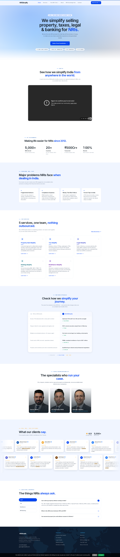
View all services (95, 231)
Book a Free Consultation (59, 43)
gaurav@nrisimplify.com (24, 546)
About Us (82, 535)
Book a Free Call (84, 544)
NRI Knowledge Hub (70, 2)
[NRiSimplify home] (24, 2)
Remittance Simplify (60, 544)
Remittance (23, 507)
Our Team (82, 537)
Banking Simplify (59, 542)
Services (45, 2)
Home (39, 2)
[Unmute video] (60, 103)
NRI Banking (23, 510)
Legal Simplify (59, 540)
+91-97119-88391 (23, 545)
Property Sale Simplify (61, 535)
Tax (21, 503)
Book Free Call (95, 2)
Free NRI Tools (54, 2)
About (62, 2)
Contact (80, 2)
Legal (21, 499)
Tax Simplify (58, 537)
